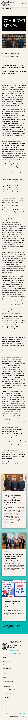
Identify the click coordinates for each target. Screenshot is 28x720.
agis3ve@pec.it (14, 650)
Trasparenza (7, 713)
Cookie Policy (21, 713)
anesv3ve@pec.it (15, 653)
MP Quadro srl (22, 716)
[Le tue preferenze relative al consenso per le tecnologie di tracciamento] (25, 717)
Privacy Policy (14, 713)
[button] (24, 3)
